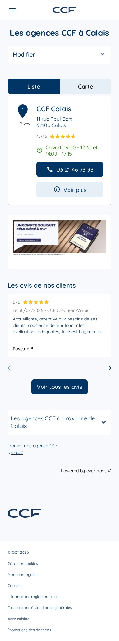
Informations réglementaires (33, 596)
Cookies (15, 585)
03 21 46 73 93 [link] (75, 169)
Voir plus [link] (75, 189)
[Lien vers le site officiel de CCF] (64, 10)
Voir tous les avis (59, 386)
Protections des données (29, 629)
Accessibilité (19, 618)
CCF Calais (53, 108)
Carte (85, 86)
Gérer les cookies (23, 563)
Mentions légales (22, 574)
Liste (33, 86)
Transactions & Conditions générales (40, 607)
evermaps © (98, 470)
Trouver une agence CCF (33, 446)
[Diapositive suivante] (110, 368)
